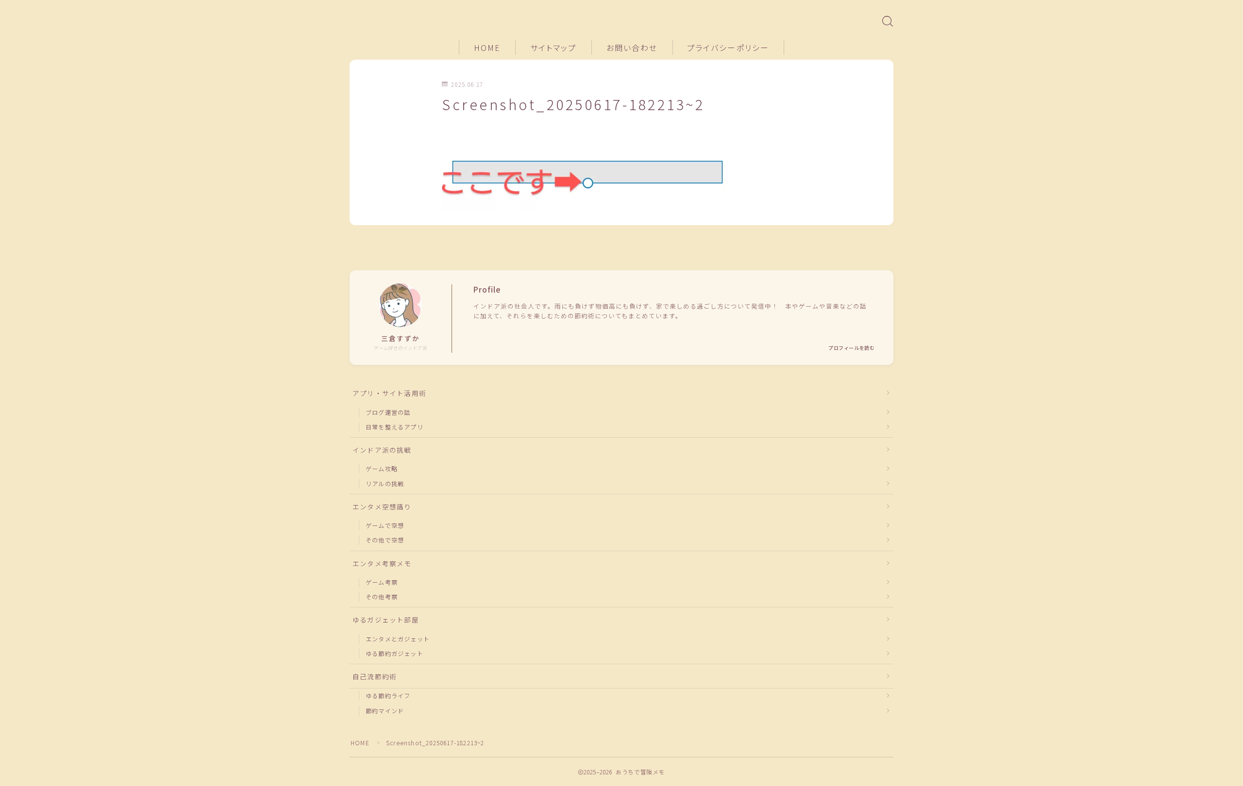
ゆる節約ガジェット (394, 653)
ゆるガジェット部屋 (386, 619)
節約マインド (385, 710)
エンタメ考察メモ (382, 563)
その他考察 (382, 596)
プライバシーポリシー (728, 47)
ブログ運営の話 (388, 412)
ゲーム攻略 (382, 468)
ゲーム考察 (382, 582)
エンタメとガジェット (398, 639)
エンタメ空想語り (382, 506)
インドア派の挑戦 (382, 450)
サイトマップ (553, 47)
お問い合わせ (632, 47)
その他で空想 (385, 540)
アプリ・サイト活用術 (389, 393)
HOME (487, 47)
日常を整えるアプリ (394, 427)
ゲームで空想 (385, 525)
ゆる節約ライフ (388, 695)
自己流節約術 (375, 676)
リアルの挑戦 (385, 483)
